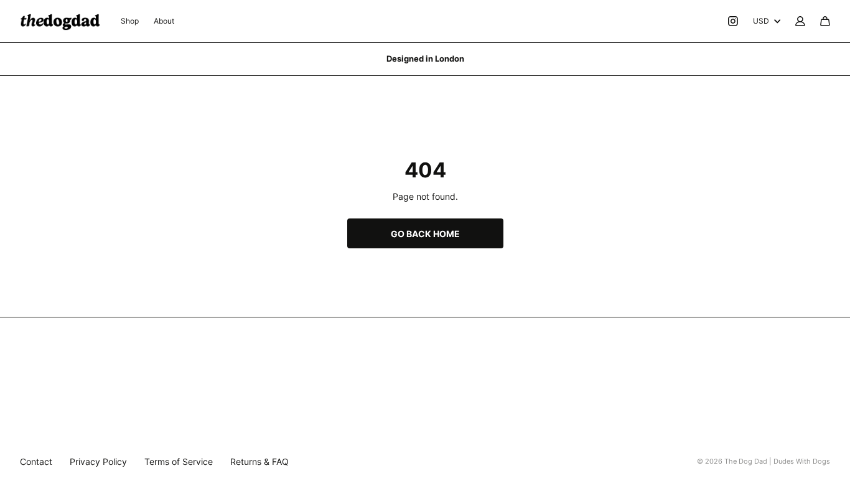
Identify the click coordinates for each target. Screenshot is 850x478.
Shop (130, 21)
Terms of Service (178, 461)
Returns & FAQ (259, 461)
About (164, 21)
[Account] (800, 21)
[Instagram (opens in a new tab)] (733, 21)
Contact (36, 461)
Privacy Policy (98, 461)
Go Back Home (425, 233)
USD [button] (761, 21)
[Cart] (825, 21)
